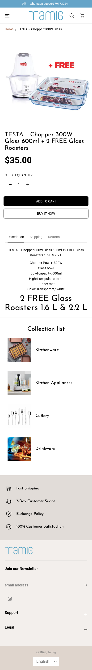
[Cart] (82, 15)
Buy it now (46, 213)
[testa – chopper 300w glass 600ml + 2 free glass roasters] (46, 81)
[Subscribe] (85, 585)
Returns (54, 237)
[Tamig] (46, 15)
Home (9, 29)
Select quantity (19, 175)
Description (16, 237)
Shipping (36, 237)
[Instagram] (10, 599)
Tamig (51, 652)
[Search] (72, 15)
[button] (7, 15)
